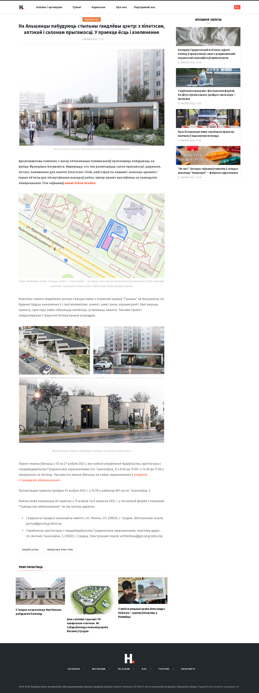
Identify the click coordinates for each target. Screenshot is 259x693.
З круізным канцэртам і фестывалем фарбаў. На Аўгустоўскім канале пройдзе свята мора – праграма (206, 94)
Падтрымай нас (144, 7)
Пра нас (121, 7)
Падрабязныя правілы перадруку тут (219, 686)
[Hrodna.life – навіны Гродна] (21, 7)
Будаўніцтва (91, 19)
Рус (237, 7)
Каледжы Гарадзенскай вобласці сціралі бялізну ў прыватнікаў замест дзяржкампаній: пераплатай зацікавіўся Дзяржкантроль (207, 54)
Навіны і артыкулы (49, 7)
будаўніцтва (30, 550)
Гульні (77, 7)
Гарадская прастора (60, 550)
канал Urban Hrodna (80, 183)
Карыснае (98, 7)
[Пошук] (226, 7)
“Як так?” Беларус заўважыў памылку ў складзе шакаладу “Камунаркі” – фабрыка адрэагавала (208, 170)
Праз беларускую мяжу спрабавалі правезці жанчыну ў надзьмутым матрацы (206, 133)
